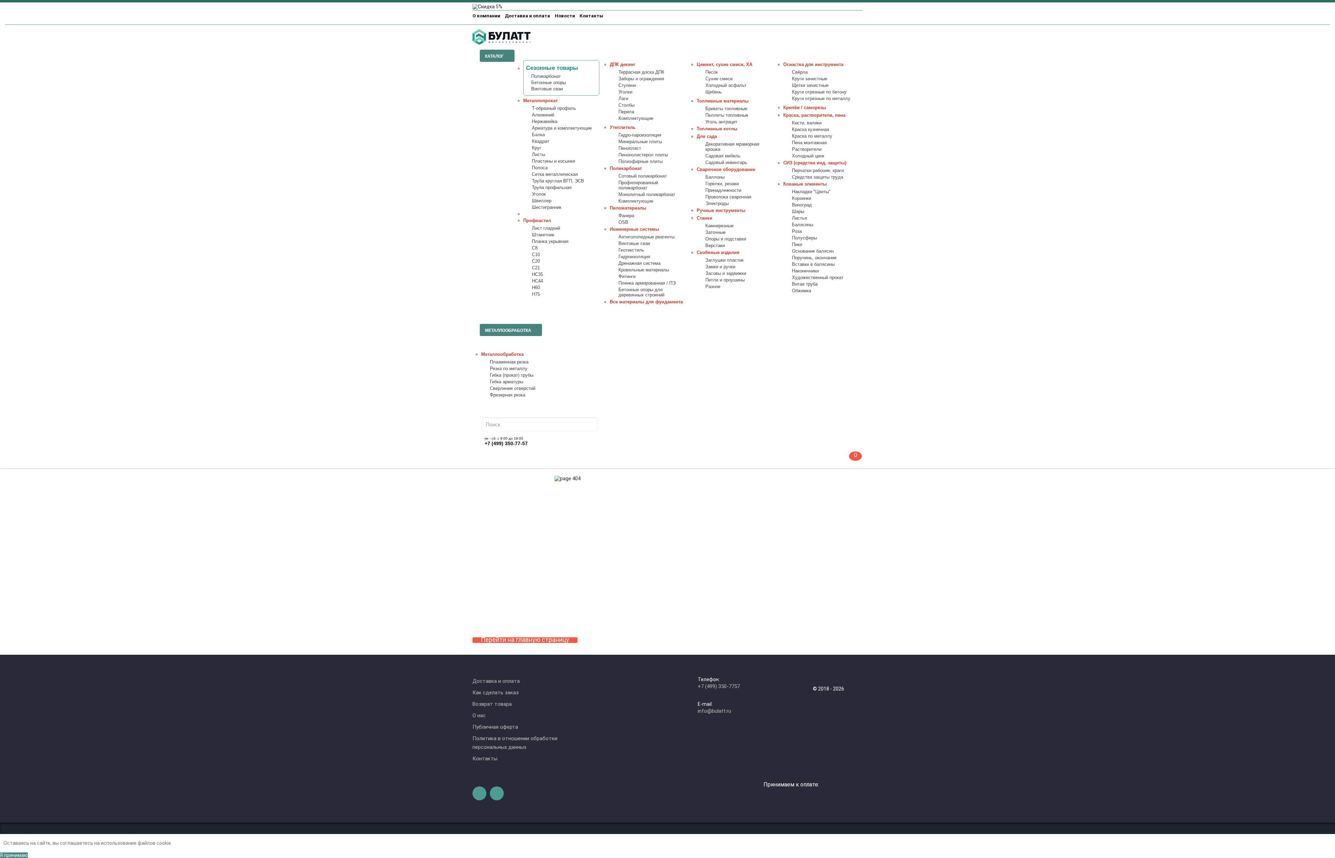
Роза (797, 231)
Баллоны (715, 177)
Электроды (717, 203)
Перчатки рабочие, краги (818, 170)
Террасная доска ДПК (641, 72)
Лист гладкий (546, 228)
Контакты (591, 15)
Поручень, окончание (814, 257)
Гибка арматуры (506, 381)
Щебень (713, 92)
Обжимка (801, 290)
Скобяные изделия (718, 252)
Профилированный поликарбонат (638, 185)
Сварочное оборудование (726, 169)
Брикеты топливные (726, 108)
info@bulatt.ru (714, 711)
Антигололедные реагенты (646, 237)
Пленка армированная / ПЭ (646, 283)
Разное (712, 286)
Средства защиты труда (817, 177)
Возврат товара (492, 704)
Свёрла (800, 72)
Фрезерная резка (507, 395)
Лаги (623, 98)
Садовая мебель (723, 156)
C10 (536, 254)
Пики (797, 244)
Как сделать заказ (495, 692)
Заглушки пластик (724, 260)
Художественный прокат (817, 277)
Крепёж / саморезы (804, 107)
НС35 (537, 274)
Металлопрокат (540, 100)
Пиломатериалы (628, 208)
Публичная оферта (495, 727)
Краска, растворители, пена (814, 115)
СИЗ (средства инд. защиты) (814, 163)
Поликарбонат (546, 76)
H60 (536, 287)
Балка (538, 134)
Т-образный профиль (554, 108)
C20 (536, 261)
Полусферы (804, 238)
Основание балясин (813, 251)
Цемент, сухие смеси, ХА (724, 64)
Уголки (625, 92)
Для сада (707, 136)
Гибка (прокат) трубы (511, 375)
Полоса (540, 167)
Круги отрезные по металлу (821, 98)
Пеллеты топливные (726, 115)
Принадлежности (723, 190)
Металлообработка (502, 354)
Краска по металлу (812, 136)
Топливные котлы (717, 128)
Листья (799, 218)
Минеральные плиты (640, 141)
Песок (711, 72)
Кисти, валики (807, 123)
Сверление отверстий (512, 388)
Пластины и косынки (553, 161)
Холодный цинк (808, 156)
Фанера (626, 215)
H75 (536, 294)
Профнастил (537, 220)
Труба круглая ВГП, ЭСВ (558, 181)
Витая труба (805, 284)
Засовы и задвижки (725, 273)
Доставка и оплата (527, 15)
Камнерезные (719, 225)
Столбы (626, 105)
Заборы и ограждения (641, 78)
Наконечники (805, 271)
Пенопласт (629, 148)
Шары (798, 211)
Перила (626, 111)
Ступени (627, 85)
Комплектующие (635, 118)
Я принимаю (14, 855)
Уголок (539, 194)
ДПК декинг (622, 64)
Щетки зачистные (810, 85)
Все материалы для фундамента (646, 302)
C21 (536, 267)
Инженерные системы (634, 229)
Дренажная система (639, 263)
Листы (538, 154)
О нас (479, 715)
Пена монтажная (809, 142)
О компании (486, 15)
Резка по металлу (508, 368)
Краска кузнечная (810, 129)
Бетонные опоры (548, 82)
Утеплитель (623, 127)
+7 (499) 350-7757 (719, 686)
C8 (534, 248)
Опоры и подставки (725, 239)
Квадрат (540, 141)
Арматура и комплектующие (562, 128)
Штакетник (543, 234)
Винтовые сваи (547, 89)
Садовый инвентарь (726, 162)
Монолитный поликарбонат (646, 194)
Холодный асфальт (725, 85)
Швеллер (541, 200)
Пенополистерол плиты (643, 155)
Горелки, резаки (722, 183)
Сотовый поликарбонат (642, 176)
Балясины (802, 224)
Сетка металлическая (555, 174)
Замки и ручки (720, 266)
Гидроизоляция (634, 256)
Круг (536, 148)
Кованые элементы (805, 184)
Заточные (715, 232)
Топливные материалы (723, 101)
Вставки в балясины (813, 264)
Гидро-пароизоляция (639, 135)
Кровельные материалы (643, 270)
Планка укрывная (550, 241)
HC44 (537, 281)
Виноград (802, 205)
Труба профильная (552, 187)
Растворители (807, 149)
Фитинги (627, 276)
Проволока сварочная (728, 197)
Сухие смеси (719, 78)
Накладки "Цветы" (811, 191)
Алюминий (543, 115)
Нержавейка (544, 121)
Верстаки (715, 245)
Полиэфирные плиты (640, 161)
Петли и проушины (725, 280)
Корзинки (801, 198)
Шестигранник (546, 207)
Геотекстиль (631, 250)
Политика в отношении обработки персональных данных (514, 742)
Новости (565, 15)
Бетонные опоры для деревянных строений (641, 292)
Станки (704, 218)
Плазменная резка (509, 362)
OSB (623, 222)
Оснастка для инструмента (813, 64)
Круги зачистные (809, 78)
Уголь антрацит (721, 122)
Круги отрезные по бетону (819, 92)
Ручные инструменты (721, 210)
